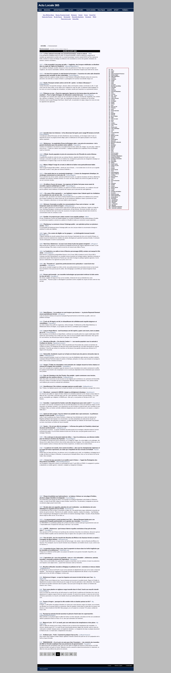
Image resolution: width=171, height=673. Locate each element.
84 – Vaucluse (112, 183)
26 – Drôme (112, 103)
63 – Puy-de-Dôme (113, 154)
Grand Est (92, 15)
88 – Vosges (112, 188)
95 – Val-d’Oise (112, 198)
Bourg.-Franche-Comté (63, 15)
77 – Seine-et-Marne (114, 173)
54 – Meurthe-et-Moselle (115, 142)
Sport (116, 10)
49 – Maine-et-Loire (113, 135)
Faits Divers (90, 10)
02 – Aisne (111, 71)
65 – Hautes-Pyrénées (114, 157)
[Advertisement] (69, 33)
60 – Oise (111, 150)
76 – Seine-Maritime (114, 172)
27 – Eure (111, 105)
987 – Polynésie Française (115, 206)
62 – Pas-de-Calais (113, 153)
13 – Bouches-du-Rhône (115, 86)
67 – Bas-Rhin (112, 160)
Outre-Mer (75, 19)
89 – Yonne (111, 190)
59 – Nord (111, 149)
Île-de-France (58, 17)
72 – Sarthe (112, 167)
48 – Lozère (112, 134)
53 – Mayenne (112, 141)
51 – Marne (111, 138)
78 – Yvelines (112, 175)
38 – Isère (111, 120)
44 (71, 654)
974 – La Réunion (113, 204)
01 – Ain (111, 69)
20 (62, 654)
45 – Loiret (111, 130)
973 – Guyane (112, 202)
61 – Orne (111, 151)
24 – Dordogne (112, 101)
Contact (109, 665)
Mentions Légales (118, 665)
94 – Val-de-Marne (113, 197)
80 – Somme (112, 177)
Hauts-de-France (47, 17)
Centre (80, 15)
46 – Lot (111, 131)
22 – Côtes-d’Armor (114, 98)
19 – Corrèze (112, 94)
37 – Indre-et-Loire (113, 119)
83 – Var (111, 182)
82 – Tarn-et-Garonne (114, 180)
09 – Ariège (112, 80)
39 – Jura (111, 121)
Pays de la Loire (66, 19)
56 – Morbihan (112, 145)
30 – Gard (111, 109)
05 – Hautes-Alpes (113, 75)
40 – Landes (112, 123)
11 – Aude (111, 83)
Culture (80, 10)
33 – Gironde (112, 113)
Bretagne (74, 15)
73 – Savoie (112, 168)
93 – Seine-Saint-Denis (114, 195)
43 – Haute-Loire (113, 127)
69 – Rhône (111, 162)
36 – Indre (111, 117)
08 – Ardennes (112, 79)
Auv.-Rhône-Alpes (48, 15)
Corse (86, 15)
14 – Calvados (112, 87)
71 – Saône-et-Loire (114, 165)
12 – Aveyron (112, 84)
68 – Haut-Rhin (112, 161)
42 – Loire (111, 125)
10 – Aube (111, 82)
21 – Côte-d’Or (112, 97)
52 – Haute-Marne (113, 139)
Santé (109, 10)
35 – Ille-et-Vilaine (113, 116)
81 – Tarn (111, 179)
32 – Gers (111, 112)
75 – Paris (111, 171)
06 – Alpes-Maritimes (114, 76)
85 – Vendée (112, 184)
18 (53, 654)
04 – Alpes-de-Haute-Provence (116, 73)
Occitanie (88, 17)
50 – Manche (112, 136)
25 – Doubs (111, 102)
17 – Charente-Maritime (115, 91)
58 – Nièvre (112, 147)
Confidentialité (129, 665)
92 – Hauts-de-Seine (114, 194)
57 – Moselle (112, 146)
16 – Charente (112, 90)
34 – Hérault (112, 114)
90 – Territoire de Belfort (115, 191)
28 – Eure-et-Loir (113, 106)
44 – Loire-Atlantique (114, 128)
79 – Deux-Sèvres (113, 176)
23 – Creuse (112, 99)
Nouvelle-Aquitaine (78, 17)
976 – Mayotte (112, 205)
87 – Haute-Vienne (113, 187)
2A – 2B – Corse (113, 95)
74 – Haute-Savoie (113, 169)
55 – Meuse (112, 143)
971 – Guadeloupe (113, 199)
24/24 (40, 10)
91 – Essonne (112, 193)
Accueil (43, 46)
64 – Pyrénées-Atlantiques (115, 156)
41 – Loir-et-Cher (113, 124)
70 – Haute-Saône (113, 164)
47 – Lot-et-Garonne (114, 132)
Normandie (67, 17)
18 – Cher (111, 93)
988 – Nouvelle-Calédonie (115, 208)
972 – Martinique (113, 201)
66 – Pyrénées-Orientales (115, 158)
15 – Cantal (111, 88)
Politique (101, 10)
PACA (94, 17)
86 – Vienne (112, 186)
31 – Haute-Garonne (114, 110)
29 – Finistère (112, 108)
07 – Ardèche (112, 77)
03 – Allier (111, 72)
